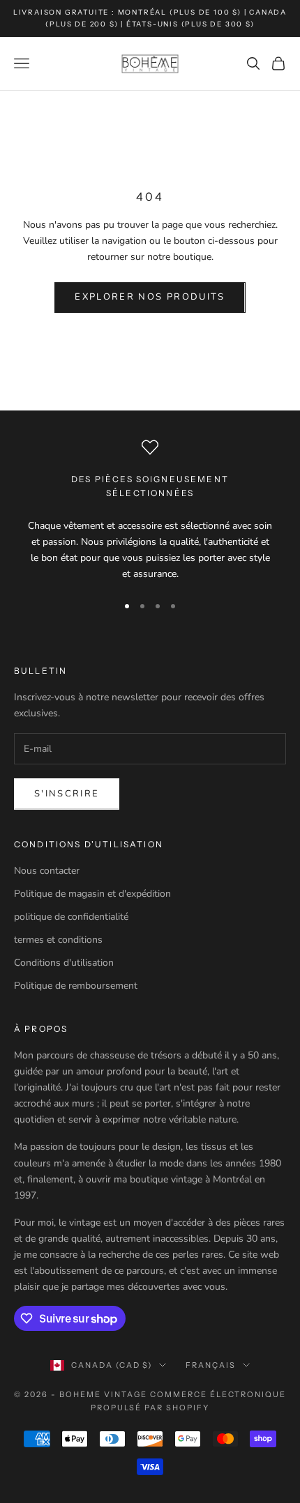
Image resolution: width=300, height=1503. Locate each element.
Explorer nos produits (150, 297)
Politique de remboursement (75, 985)
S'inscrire (66, 793)
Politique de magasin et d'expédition (92, 893)
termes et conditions (58, 939)
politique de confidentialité (71, 916)
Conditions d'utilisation (64, 962)
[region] (150, 510)
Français (211, 1365)
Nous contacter (47, 870)
